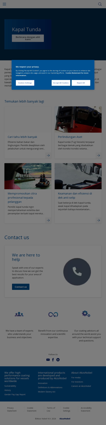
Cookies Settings (25, 83)
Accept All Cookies (61, 83)
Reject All (81, 83)
